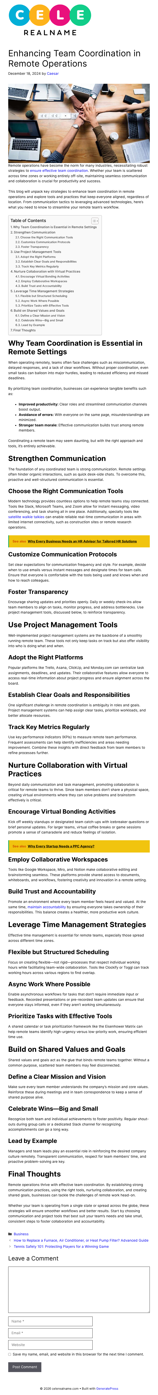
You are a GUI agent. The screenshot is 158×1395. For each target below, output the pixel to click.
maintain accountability (47, 907)
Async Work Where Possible (40, 300)
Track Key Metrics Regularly (40, 266)
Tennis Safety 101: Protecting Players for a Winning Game (61, 1246)
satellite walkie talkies (26, 517)
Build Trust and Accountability (42, 286)
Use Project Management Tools (38, 252)
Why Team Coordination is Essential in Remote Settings (55, 227)
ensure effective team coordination (59, 171)
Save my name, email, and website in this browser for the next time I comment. (78, 1354)
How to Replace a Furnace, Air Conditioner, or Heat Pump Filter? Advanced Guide (81, 1240)
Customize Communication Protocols (46, 242)
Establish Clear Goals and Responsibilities (49, 261)
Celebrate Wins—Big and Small (42, 320)
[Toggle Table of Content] (93, 220)
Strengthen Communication (35, 232)
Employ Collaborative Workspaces (44, 281)
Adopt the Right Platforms (38, 256)
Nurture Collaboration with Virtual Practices (47, 271)
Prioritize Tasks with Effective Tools (45, 305)
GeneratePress (107, 1388)
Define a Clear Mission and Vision (43, 315)
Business (21, 1234)
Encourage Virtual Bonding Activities (45, 276)
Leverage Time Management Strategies (44, 291)
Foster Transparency (35, 246)
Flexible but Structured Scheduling (44, 296)
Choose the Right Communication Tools (47, 237)
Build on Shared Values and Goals (39, 311)
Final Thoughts (24, 330)
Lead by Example (33, 325)
